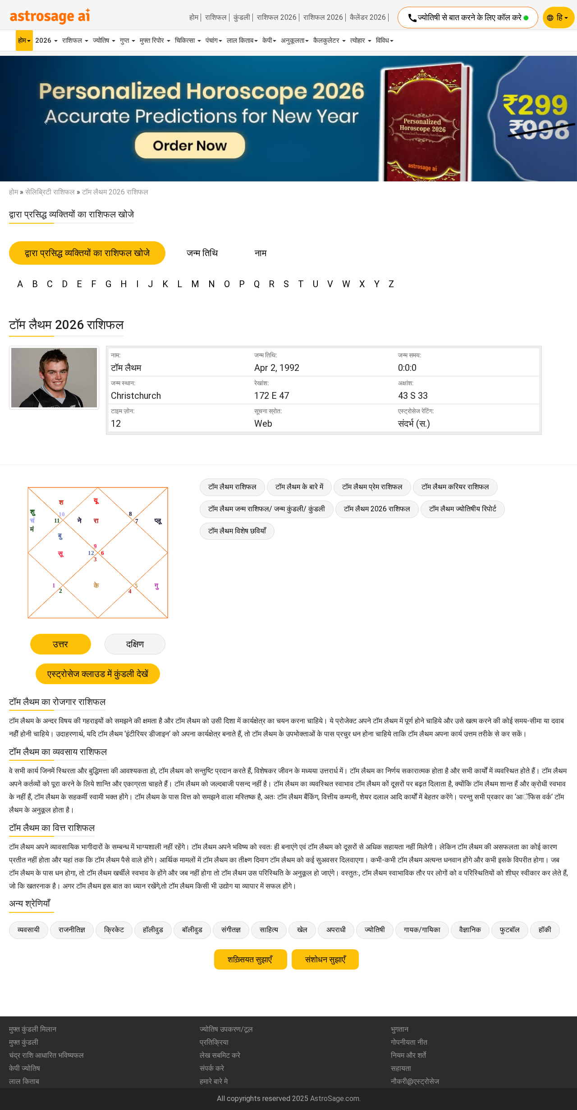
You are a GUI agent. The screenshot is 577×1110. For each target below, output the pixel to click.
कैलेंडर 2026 (368, 18)
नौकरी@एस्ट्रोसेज (415, 1081)
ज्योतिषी (375, 929)
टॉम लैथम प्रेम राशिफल (372, 487)
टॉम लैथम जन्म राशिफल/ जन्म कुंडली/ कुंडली (266, 509)
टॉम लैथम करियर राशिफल (455, 487)
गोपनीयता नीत (409, 1042)
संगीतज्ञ (231, 929)
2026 (44, 40)
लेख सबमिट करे (220, 1055)
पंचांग (212, 40)
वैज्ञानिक (470, 929)
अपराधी (336, 929)
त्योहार (358, 40)
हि (560, 17)
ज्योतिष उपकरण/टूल (226, 1029)
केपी (267, 40)
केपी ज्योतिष (24, 1068)
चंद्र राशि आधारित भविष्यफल (46, 1055)
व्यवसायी (29, 929)
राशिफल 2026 (277, 18)
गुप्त (125, 40)
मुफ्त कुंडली (23, 1042)
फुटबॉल (510, 929)
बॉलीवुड (192, 929)
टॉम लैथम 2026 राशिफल (377, 509)
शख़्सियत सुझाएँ (251, 959)
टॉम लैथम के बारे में (299, 487)
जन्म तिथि (202, 253)
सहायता (401, 1068)
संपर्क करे (212, 1068)
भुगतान (399, 1029)
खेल (302, 929)
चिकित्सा (186, 40)
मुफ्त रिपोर (153, 40)
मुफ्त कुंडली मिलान (32, 1029)
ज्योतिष (102, 40)
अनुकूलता (292, 40)
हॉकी (545, 929)
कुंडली (242, 18)
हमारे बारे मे (214, 1081)
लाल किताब (240, 40)
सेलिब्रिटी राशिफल (50, 192)
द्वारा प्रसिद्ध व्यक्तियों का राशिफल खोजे (87, 253)
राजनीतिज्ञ (72, 929)
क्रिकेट (114, 929)
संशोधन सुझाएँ (325, 959)
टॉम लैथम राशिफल (232, 487)
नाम (260, 253)
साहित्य (269, 929)
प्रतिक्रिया (214, 1042)
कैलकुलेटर (327, 40)
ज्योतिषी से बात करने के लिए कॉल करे (465, 18)
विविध (382, 40)
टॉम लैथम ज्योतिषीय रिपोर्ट (462, 509)
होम (193, 18)
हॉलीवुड (153, 929)
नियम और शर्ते (408, 1055)
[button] (43, 119)
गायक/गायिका (422, 929)
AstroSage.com (334, 1098)
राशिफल (216, 18)
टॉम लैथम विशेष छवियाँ (237, 531)
